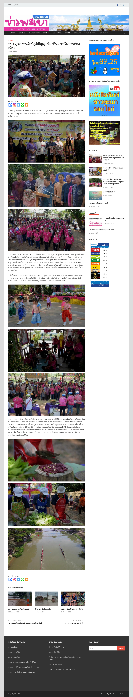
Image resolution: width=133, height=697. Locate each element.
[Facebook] (117, 5)
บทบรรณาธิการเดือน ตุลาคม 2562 (101, 230)
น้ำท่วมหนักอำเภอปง (43, 609)
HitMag (121, 694)
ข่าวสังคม (46, 33)
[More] (26, 105)
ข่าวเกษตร (77, 33)
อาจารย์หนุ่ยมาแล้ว (110, 192)
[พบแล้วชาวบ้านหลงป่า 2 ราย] (73, 599)
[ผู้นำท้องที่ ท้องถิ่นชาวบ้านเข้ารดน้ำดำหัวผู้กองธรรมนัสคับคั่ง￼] (95, 156)
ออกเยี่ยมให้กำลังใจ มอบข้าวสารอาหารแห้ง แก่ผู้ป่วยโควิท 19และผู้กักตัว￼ (113, 181)
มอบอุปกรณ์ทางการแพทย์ (98, 203)
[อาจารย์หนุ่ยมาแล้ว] (95, 192)
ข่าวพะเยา (23, 694)
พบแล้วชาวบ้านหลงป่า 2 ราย (72, 609)
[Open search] (123, 33)
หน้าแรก (12, 33)
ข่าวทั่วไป (22, 33)
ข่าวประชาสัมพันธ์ (90, 33)
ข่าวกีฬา (68, 33)
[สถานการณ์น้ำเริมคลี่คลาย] (20, 599)
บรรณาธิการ (104, 33)
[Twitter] (120, 5)
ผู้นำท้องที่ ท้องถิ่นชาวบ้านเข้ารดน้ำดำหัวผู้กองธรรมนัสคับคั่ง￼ (113, 157)
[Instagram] (123, 5)
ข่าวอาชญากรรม (34, 33)
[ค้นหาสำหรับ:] (107, 648)
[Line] (22, 105)
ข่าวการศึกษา (57, 33)
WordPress (112, 694)
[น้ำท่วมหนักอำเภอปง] (46, 599)
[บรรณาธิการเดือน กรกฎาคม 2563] (95, 218)
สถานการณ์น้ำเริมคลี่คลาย (18, 609)
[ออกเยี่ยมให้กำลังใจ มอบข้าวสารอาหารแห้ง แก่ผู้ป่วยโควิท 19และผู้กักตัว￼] (95, 180)
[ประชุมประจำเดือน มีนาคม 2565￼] (95, 168)
